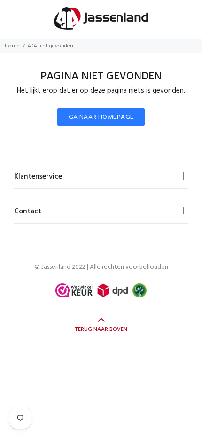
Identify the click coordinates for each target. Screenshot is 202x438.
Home (12, 46)
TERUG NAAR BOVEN (101, 329)
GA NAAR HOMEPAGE (101, 117)
